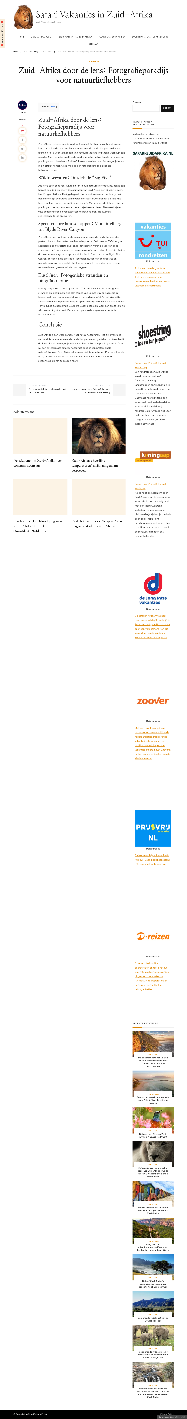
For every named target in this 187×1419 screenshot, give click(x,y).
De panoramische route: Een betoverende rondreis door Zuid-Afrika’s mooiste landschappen (153, 1062)
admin (22, 113)
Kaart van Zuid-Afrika (112, 37)
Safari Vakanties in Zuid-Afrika (94, 15)
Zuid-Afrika (93, 61)
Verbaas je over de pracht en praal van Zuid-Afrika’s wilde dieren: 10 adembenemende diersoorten (153, 1172)
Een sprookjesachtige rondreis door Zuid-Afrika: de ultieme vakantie (153, 1100)
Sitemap (93, 44)
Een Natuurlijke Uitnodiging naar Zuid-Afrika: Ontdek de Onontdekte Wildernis (37, 526)
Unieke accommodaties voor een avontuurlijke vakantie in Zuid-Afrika (153, 1210)
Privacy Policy (40, 1414)
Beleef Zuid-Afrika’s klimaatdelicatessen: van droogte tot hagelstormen (153, 1284)
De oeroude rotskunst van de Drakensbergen (153, 1319)
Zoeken (137, 102)
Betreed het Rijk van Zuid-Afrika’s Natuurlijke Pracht (153, 1136)
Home (22, 37)
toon (53, 106)
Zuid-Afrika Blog (41, 37)
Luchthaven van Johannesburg (150, 37)
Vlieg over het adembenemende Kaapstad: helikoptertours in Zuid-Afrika (153, 1247)
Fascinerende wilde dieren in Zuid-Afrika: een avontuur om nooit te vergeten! (153, 1355)
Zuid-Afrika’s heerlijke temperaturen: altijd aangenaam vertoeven (95, 465)
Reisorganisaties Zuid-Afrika (75, 37)
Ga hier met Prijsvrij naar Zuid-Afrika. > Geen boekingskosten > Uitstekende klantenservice (153, 860)
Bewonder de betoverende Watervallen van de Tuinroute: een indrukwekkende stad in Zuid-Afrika (153, 1393)
